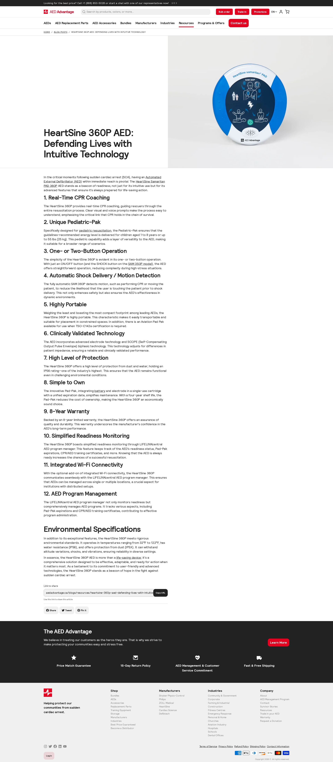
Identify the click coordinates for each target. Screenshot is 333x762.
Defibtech (164, 713)
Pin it (83, 610)
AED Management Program (274, 699)
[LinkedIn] (60, 746)
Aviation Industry (217, 724)
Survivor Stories (269, 706)
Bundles (115, 695)
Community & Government (222, 695)
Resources (266, 710)
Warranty (265, 717)
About (263, 695)
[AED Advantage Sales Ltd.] (59, 12)
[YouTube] (65, 746)
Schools (212, 731)
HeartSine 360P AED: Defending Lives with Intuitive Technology (108, 32)
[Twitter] (50, 746)
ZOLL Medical (166, 703)
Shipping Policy (258, 746)
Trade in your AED (269, 713)
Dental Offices (215, 735)
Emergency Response (219, 713)
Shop (114, 691)
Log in (49, 755)
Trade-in (242, 11)
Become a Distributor (122, 728)
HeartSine (164, 706)
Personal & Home (217, 717)
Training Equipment (121, 710)
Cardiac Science (168, 710)
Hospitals (213, 728)
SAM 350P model (140, 264)
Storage (115, 713)
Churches (213, 721)
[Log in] (281, 12)
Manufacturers (119, 717)
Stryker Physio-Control (171, 695)
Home (47, 32)
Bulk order (224, 11)
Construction (215, 706)
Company (266, 691)
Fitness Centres (216, 710)
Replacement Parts (121, 706)
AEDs (113, 699)
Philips (162, 699)
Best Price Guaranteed (123, 724)
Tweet (68, 610)
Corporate (214, 699)
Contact (264, 703)
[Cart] (287, 12)
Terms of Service (208, 746)
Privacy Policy (226, 746)
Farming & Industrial (218, 703)
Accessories (117, 703)
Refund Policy (241, 746)
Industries (116, 721)
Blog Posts (60, 32)
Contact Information (278, 746)
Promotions (260, 11)
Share (53, 610)
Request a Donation (271, 721)
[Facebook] (55, 746)
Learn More (278, 642)
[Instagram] (45, 746)
